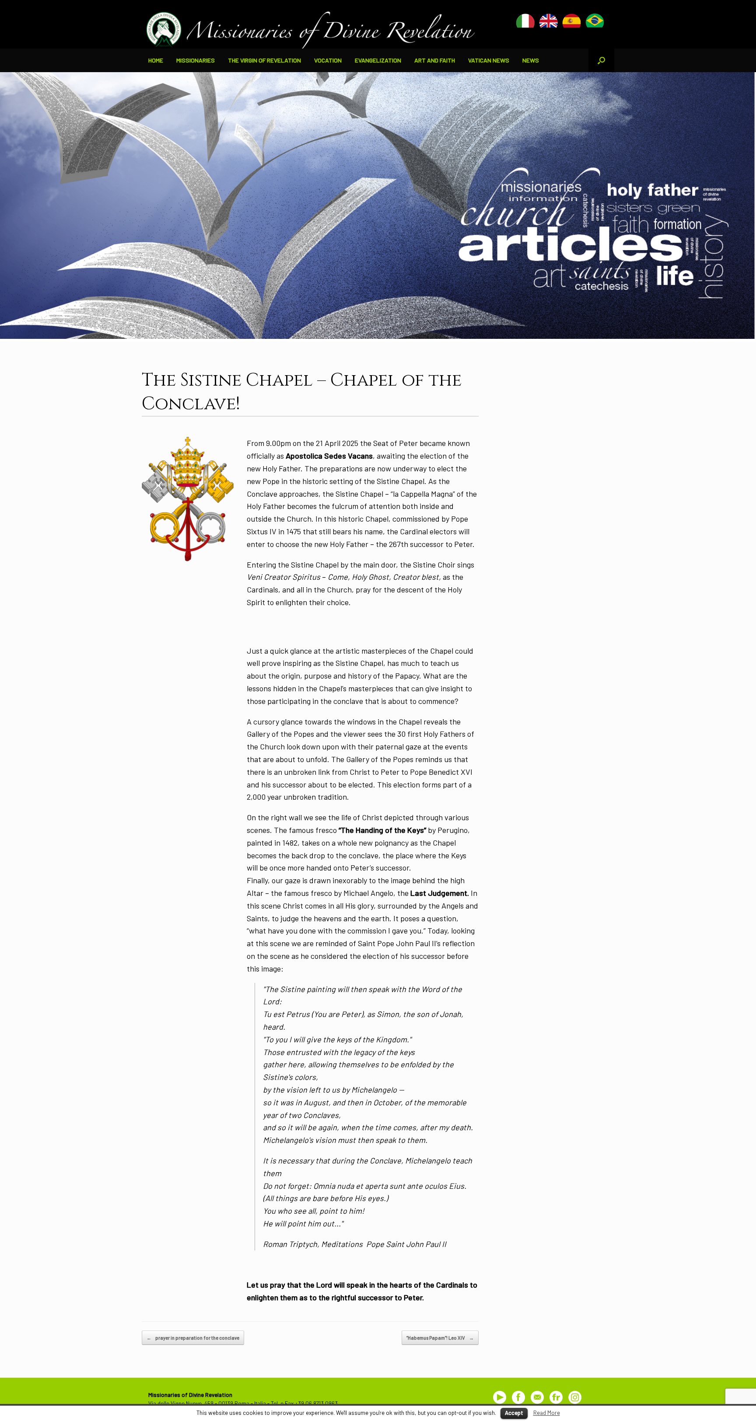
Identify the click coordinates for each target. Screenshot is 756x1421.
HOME (155, 60)
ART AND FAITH (434, 60)
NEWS (530, 60)
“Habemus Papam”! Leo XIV (440, 1338)
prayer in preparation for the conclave (193, 1338)
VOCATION (328, 60)
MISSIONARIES (195, 60)
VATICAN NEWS (488, 60)
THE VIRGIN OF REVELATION (264, 60)
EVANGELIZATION (378, 60)
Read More (546, 1412)
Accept (514, 1412)
